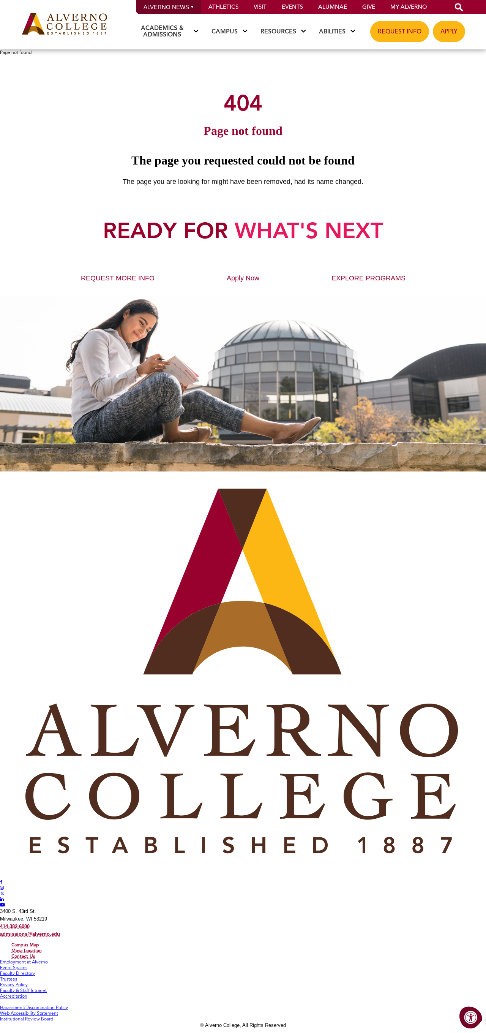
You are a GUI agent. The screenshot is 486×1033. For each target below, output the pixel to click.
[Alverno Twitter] (2, 893)
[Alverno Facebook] (1, 882)
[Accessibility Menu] (470, 1017)
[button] (459, 7)
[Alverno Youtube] (2, 905)
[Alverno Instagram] (2, 888)
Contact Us (23, 956)
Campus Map (25, 945)
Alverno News (166, 7)
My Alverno (408, 6)
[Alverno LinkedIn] (2, 899)
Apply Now (243, 278)
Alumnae (332, 6)
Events (292, 6)
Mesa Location (26, 950)
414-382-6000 (15, 926)
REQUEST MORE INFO (118, 278)
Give (368, 6)
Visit (260, 6)
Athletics (223, 6)
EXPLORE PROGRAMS (368, 278)
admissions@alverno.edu (30, 934)
